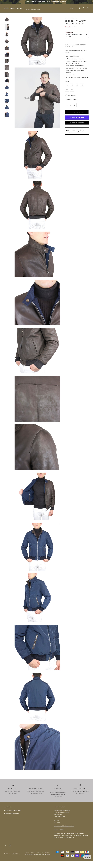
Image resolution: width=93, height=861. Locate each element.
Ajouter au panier (77, 112)
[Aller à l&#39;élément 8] (6, 67)
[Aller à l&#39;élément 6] (6, 54)
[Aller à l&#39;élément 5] (6, 48)
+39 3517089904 (58, 829)
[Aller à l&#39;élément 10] (6, 81)
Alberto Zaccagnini (71, 18)
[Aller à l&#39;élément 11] (6, 87)
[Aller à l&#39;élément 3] (6, 34)
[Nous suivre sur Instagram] (10, 845)
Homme (34, 6)
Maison (28, 6)
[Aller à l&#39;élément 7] (6, 61)
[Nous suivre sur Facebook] (5, 845)
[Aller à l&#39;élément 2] (6, 27)
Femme (40, 6)
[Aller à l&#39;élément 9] (6, 74)
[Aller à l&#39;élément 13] (6, 101)
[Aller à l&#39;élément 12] (6, 94)
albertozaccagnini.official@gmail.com (64, 826)
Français (71, 8)
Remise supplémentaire (33, 9)
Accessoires (47, 6)
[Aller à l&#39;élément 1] (6, 19)
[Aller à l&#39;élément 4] (6, 41)
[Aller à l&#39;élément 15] (6, 114)
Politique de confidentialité (11, 813)
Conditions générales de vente (12, 810)
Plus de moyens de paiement (76, 122)
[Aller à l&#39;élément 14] (6, 108)
